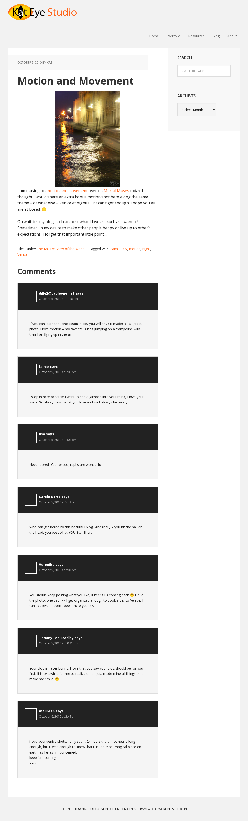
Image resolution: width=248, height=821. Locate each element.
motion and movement (67, 190)
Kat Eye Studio (42, 12)
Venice (22, 254)
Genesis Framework (141, 809)
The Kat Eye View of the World (61, 248)
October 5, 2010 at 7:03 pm (58, 570)
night (146, 248)
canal (114, 248)
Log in (182, 809)
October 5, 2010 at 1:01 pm (58, 372)
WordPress (166, 809)
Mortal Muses (116, 190)
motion (134, 248)
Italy (124, 248)
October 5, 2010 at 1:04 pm (58, 440)
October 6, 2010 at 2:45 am (57, 716)
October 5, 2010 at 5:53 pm (58, 502)
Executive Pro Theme (105, 809)
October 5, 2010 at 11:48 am (58, 299)
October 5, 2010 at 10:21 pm (58, 643)
